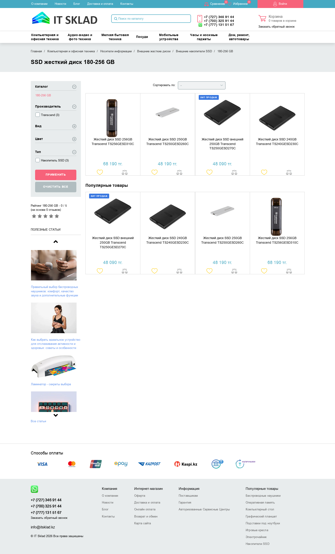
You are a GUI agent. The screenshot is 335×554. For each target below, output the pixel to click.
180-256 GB (43, 95)
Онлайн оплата (144, 509)
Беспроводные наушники (263, 496)
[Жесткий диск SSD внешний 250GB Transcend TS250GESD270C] (222, 115)
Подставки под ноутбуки (263, 523)
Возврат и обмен (146, 516)
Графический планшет (261, 516)
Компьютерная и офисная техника (45, 37)
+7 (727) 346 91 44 (219, 17)
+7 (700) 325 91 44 (219, 21)
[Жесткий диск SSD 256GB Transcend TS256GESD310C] (113, 115)
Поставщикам (188, 496)
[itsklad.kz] (64, 16)
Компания (109, 488)
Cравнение (217, 4)
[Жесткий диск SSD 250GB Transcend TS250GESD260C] (167, 115)
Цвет (39, 139)
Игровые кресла (257, 530)
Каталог (41, 87)
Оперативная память (260, 502)
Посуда (142, 37)
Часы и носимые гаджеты (203, 37)
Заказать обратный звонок (276, 27)
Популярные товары (262, 488)
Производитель (48, 107)
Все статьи (38, 421)
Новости (60, 4)
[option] (56, 274)
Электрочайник (256, 537)
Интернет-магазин (148, 488)
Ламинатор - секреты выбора (51, 384)
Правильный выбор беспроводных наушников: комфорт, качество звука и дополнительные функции (54, 291)
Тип (38, 152)
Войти (283, 4)
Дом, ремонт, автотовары (239, 37)
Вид (38, 126)
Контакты (126, 4)
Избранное (240, 4)
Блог (76, 4)
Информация (189, 488)
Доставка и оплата (100, 4)
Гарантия (185, 502)
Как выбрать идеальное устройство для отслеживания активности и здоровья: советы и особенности (55, 344)
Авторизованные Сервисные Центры (204, 509)
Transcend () (50, 115)
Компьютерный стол (260, 509)
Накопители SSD (257, 544)
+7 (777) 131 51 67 (219, 25)
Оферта (139, 496)
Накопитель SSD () (55, 160)
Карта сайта (142, 523)
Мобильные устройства (169, 37)
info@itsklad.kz (43, 527)
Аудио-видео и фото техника (80, 37)
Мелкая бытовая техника (115, 37)
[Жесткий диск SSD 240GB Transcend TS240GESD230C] (277, 115)
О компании (39, 4)
